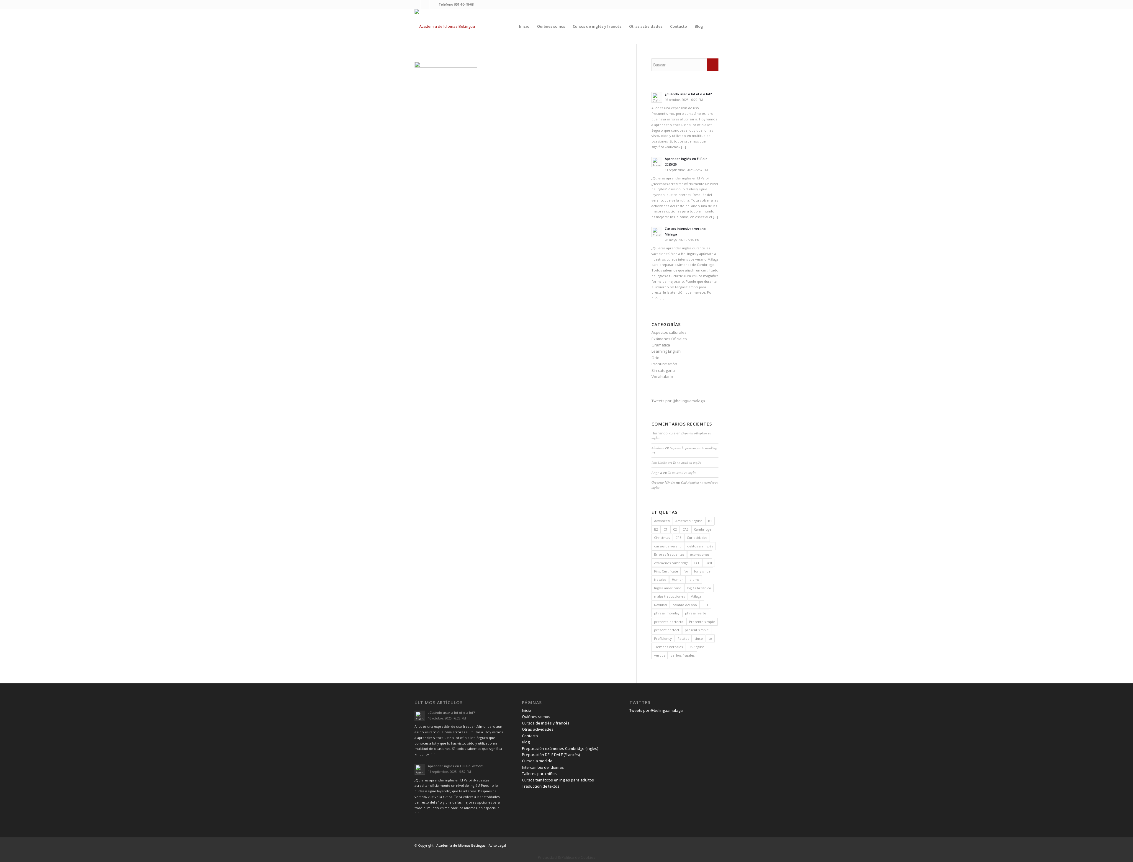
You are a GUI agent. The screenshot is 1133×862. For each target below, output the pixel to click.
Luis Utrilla (659, 462)
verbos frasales (683, 655)
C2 (675, 529)
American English (689, 520)
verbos (659, 655)
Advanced (662, 520)
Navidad (660, 605)
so (710, 638)
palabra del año (684, 605)
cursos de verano (668, 546)
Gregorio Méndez (663, 482)
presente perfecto (668, 621)
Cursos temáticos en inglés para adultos (558, 780)
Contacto (530, 735)
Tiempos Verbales (668, 647)
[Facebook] (425, 4)
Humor (677, 579)
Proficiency (663, 638)
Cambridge (702, 529)
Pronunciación (664, 364)
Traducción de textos (540, 786)
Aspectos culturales (669, 332)
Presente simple (702, 621)
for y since (702, 571)
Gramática (660, 345)
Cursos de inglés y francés (545, 723)
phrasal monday (667, 613)
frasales (660, 579)
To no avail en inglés (687, 462)
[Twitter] (416, 4)
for (686, 571)
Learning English (666, 351)
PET (705, 605)
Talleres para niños (539, 773)
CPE (678, 537)
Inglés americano (667, 588)
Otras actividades (538, 729)
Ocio (655, 357)
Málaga (695, 596)
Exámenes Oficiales (669, 338)
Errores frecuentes (669, 554)
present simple (697, 630)
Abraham (657, 448)
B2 (656, 529)
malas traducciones (669, 596)
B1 (710, 520)
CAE (685, 529)
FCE (697, 563)
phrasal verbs (695, 613)
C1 (665, 529)
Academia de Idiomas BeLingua (461, 845)
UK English (696, 647)
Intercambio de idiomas (543, 767)
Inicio (526, 710)
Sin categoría (663, 370)
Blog (526, 742)
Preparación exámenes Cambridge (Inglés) (560, 748)
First (708, 563)
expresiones (699, 554)
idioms (694, 579)
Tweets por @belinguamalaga (678, 400)
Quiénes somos (536, 716)
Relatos (683, 638)
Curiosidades (697, 537)
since (699, 638)
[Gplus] (434, 4)
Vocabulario (662, 376)
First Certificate (666, 571)
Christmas (662, 537)
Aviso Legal (497, 845)
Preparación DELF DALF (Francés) (551, 754)
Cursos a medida (537, 760)
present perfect (666, 630)
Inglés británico (699, 588)
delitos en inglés (700, 546)
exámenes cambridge (671, 563)
